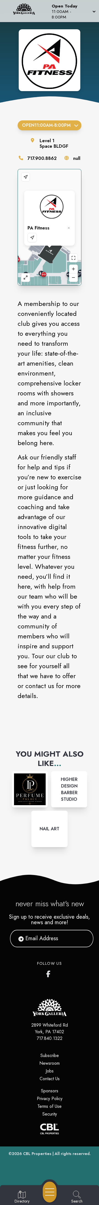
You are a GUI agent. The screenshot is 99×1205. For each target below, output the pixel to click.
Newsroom (49, 1063)
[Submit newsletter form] (82, 938)
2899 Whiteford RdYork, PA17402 (49, 1028)
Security (49, 1114)
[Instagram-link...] (30, 789)
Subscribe (49, 1055)
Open (46, 125)
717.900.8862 (42, 158)
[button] (73, 11)
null (76, 158)
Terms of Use (49, 1106)
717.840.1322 (49, 1038)
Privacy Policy (49, 1098)
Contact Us (50, 1078)
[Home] (26, 11)
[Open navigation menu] (49, 1192)
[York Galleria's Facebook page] (49, 972)
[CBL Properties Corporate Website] (49, 1129)
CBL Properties (37, 1153)
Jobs (50, 1071)
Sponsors (49, 1091)
